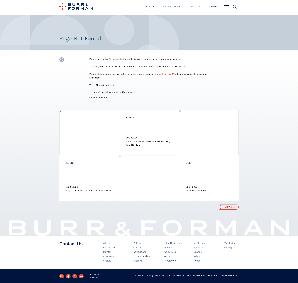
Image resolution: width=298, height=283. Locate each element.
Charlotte (108, 261)
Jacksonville (169, 252)
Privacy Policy (153, 275)
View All (230, 207)
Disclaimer (139, 275)
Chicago (137, 243)
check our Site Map (167, 74)
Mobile (166, 256)
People (150, 6)
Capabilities (172, 6)
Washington (229, 243)
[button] (61, 59)
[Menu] (226, 7)
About (213, 6)
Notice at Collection (171, 275)
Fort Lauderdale (141, 256)
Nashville (198, 247)
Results (194, 6)
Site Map (187, 275)
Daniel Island (139, 252)
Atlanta (106, 243)
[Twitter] (74, 276)
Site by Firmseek (230, 275)
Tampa (197, 261)
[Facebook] (68, 276)
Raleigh (197, 256)
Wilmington (229, 247)
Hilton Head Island (173, 243)
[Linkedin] (81, 276)
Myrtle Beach (200, 243)
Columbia (138, 247)
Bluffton (107, 252)
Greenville (138, 261)
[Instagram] (61, 276)
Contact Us (71, 243)
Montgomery (169, 261)
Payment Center (94, 276)
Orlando (198, 252)
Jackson (167, 247)
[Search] (235, 7)
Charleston (108, 256)
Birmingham (109, 247)
